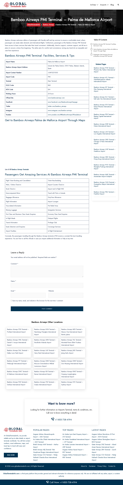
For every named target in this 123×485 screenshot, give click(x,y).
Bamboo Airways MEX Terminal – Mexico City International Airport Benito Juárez (72, 332)
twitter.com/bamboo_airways (57, 106)
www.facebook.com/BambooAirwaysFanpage (62, 102)
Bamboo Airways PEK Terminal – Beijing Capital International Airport (104, 116)
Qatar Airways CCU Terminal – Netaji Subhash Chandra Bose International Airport (45, 457)
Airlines (93, 5)
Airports (103, 5)
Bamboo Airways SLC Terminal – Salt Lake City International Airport (105, 98)
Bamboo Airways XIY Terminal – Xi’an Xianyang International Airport (104, 89)
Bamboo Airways (48, 25)
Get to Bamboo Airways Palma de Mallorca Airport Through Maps (105, 50)
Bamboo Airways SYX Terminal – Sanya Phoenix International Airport (104, 107)
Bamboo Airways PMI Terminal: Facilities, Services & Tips (104, 45)
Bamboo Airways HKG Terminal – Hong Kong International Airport (105, 158)
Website (51, 291)
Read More (11, 455)
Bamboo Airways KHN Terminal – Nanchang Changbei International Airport (45, 332)
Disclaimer (92, 466)
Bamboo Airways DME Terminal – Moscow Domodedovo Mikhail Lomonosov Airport (45, 363)
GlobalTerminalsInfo (33, 25)
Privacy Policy (101, 466)
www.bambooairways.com (56, 98)
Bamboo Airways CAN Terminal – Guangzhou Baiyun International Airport (105, 184)
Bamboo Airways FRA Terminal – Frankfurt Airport (104, 193)
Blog (112, 5)
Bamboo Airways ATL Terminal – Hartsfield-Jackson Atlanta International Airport (104, 80)
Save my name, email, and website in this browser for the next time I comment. (37, 301)
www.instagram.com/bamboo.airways (60, 110)
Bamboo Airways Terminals (20, 169)
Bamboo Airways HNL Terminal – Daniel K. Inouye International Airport (18, 342)
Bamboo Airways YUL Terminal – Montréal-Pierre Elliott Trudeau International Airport (71, 342)
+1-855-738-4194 (63, 419)
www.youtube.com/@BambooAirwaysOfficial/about (64, 115)
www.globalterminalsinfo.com (20, 466)
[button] (118, 5)
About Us (84, 466)
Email (13, 291)
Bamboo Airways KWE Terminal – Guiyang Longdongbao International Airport (72, 374)
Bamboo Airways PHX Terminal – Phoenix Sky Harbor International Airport (104, 70)
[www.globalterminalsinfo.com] (15, 5)
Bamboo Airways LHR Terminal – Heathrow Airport (104, 150)
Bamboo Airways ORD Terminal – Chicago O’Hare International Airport (105, 142)
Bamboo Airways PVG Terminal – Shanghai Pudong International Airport (105, 167)
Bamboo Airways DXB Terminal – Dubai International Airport (104, 125)
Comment (14, 264)
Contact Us (111, 466)
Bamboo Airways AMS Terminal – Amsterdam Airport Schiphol (105, 175)
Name (13, 281)
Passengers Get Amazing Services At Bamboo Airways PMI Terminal (102, 55)
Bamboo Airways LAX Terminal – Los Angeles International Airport (104, 133)
